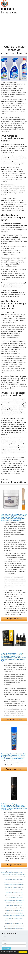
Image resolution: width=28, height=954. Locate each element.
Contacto (3, 936)
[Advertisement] (14, 29)
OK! (23, 951)
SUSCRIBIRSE (6, 948)
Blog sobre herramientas (9, 10)
